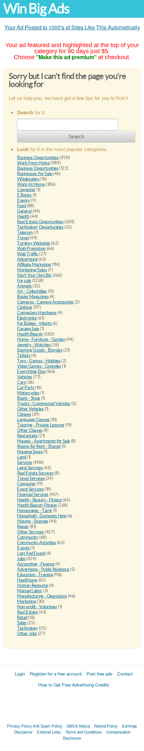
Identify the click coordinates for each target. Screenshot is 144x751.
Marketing (26, 601)
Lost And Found (31, 553)
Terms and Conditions (83, 732)
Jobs (21, 558)
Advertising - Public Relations (43, 569)
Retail (22, 617)
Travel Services (31, 478)
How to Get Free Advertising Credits (73, 684)
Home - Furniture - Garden (41, 339)
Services (24, 462)
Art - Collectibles (32, 291)
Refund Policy (106, 726)
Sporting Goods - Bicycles (39, 350)
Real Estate (27, 612)
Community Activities (36, 542)
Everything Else (31, 371)
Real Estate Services (35, 473)
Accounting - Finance (35, 564)
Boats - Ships (28, 398)
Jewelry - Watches (34, 344)
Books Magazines (33, 296)
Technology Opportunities (40, 227)
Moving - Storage (32, 521)
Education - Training (35, 574)
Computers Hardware (37, 312)
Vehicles (24, 376)
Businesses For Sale (35, 173)
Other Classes (30, 430)
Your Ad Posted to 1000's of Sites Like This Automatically (72, 27)
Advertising (27, 259)
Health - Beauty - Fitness (39, 499)
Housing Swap (30, 451)
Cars (21, 382)
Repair (23, 526)
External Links (49, 732)
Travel (23, 237)
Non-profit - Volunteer (37, 606)
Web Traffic (27, 253)
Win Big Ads (36, 8)
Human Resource (32, 585)
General (24, 211)
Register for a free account (56, 673)
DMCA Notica (78, 726)
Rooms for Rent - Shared (39, 446)
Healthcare (27, 580)
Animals (24, 285)
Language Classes (33, 419)
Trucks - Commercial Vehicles (43, 403)
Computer (26, 189)
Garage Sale (28, 328)
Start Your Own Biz (34, 275)
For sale (24, 280)
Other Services (30, 531)
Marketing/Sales (32, 269)
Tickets (23, 355)
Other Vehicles (30, 408)
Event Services (30, 489)
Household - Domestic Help (41, 515)
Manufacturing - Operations (42, 596)
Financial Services (33, 494)
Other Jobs (27, 633)
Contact (125, 673)
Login (20, 673)
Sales (21, 622)
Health (23, 216)
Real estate (27, 435)
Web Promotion (31, 248)
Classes (24, 414)
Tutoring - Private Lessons (40, 424)
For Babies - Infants (34, 323)
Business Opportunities (37, 157)
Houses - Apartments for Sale (43, 441)
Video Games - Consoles (39, 366)
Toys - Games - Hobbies (38, 360)
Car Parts (25, 387)
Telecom (24, 232)
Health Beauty (30, 334)
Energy (23, 200)
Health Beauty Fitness (37, 505)
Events (23, 547)
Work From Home (33, 162)
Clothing (24, 307)
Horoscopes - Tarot (34, 510)
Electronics (27, 318)
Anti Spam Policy (47, 726)
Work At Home (31, 184)
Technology (27, 628)
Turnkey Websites (33, 243)
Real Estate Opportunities (40, 221)
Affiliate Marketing (34, 264)
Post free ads (99, 673)
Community (28, 537)
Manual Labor (29, 590)
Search (76, 136)
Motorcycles (28, 392)
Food (21, 205)
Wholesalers (28, 178)
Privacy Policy (19, 726)
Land (21, 457)
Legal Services (30, 467)
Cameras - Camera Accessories (45, 301)
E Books (24, 195)
